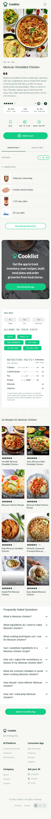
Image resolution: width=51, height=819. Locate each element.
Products (32, 753)
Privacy (18, 805)
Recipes (31, 757)
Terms (27, 805)
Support (31, 761)
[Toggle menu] (45, 4)
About (6, 774)
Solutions (7, 753)
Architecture (9, 757)
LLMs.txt (7, 805)
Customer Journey (11, 748)
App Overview (34, 748)
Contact (6, 783)
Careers (6, 779)
